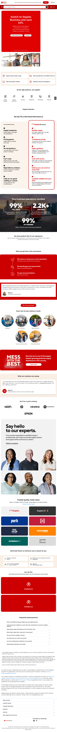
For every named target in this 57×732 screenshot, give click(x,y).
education (48, 672)
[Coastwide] (42, 531)
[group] (28, 290)
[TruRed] (42, 521)
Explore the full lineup (28, 504)
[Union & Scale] (42, 541)
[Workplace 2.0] (14, 541)
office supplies (22, 680)
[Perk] (14, 521)
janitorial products (11, 678)
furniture (25, 678)
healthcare (4, 673)
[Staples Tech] (42, 510)
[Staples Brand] (14, 510)
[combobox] (25, 7)
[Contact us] (28, 585)
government (13, 673)
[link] (46, 2)
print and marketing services (35, 678)
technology (19, 678)
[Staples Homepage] (4, 2)
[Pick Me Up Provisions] (14, 531)
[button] (47, 7)
